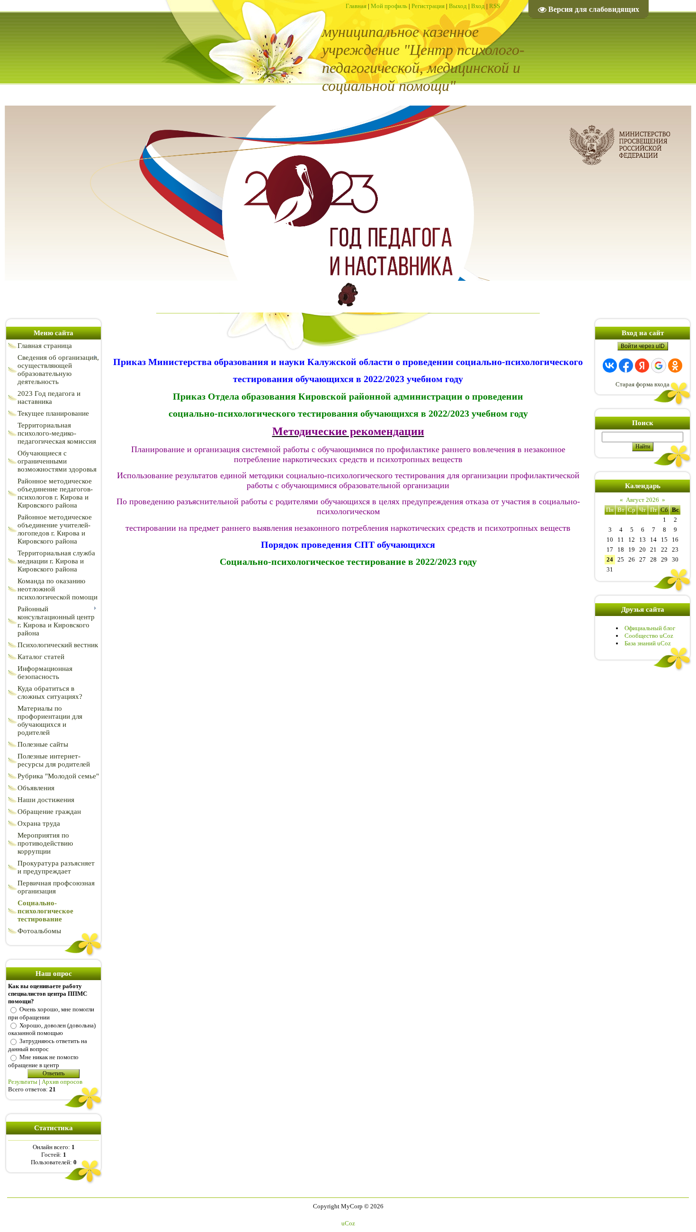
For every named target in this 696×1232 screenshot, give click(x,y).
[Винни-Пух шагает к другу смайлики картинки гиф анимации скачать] (348, 309)
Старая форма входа (642, 384)
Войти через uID (643, 346)
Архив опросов (62, 1081)
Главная (356, 5)
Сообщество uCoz (649, 635)
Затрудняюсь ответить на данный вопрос (47, 1045)
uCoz (348, 1223)
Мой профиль (389, 5)
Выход (458, 5)
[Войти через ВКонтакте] (610, 365)
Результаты (22, 1081)
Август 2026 (642, 499)
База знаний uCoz (648, 643)
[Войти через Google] (658, 365)
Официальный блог (650, 628)
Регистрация (428, 5)
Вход (478, 5)
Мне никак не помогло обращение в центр (43, 1061)
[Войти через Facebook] (626, 365)
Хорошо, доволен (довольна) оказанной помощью (52, 1028)
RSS (494, 5)
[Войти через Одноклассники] (675, 365)
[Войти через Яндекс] (642, 365)
